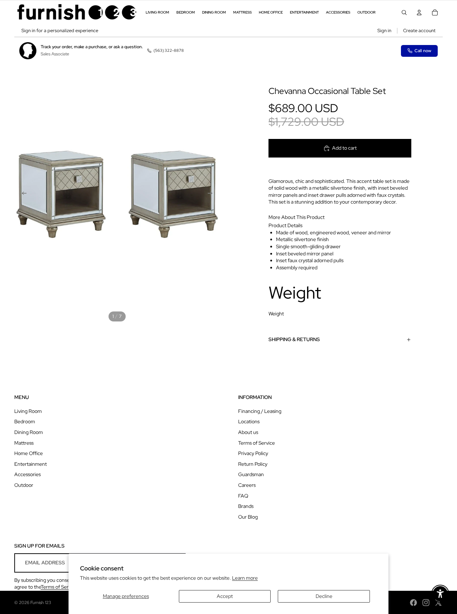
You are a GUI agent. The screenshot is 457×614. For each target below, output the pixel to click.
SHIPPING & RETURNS (294, 339)
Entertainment (30, 464)
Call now (423, 51)
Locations (249, 421)
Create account (419, 31)
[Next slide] (212, 194)
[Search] (404, 12)
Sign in (384, 31)
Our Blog (248, 517)
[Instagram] (426, 602)
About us (248, 432)
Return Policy (252, 464)
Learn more (245, 578)
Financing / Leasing (259, 411)
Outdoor (23, 485)
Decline (324, 596)
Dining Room (28, 432)
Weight (276, 313)
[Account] (419, 12)
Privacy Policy (253, 453)
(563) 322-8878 (169, 50)
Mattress (24, 443)
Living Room (28, 411)
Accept (225, 596)
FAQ (243, 496)
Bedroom (24, 421)
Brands (245, 506)
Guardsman (251, 474)
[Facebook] (413, 602)
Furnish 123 (40, 602)
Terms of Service (256, 443)
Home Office (28, 453)
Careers (247, 485)
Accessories (27, 474)
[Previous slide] (22, 194)
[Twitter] (438, 602)
